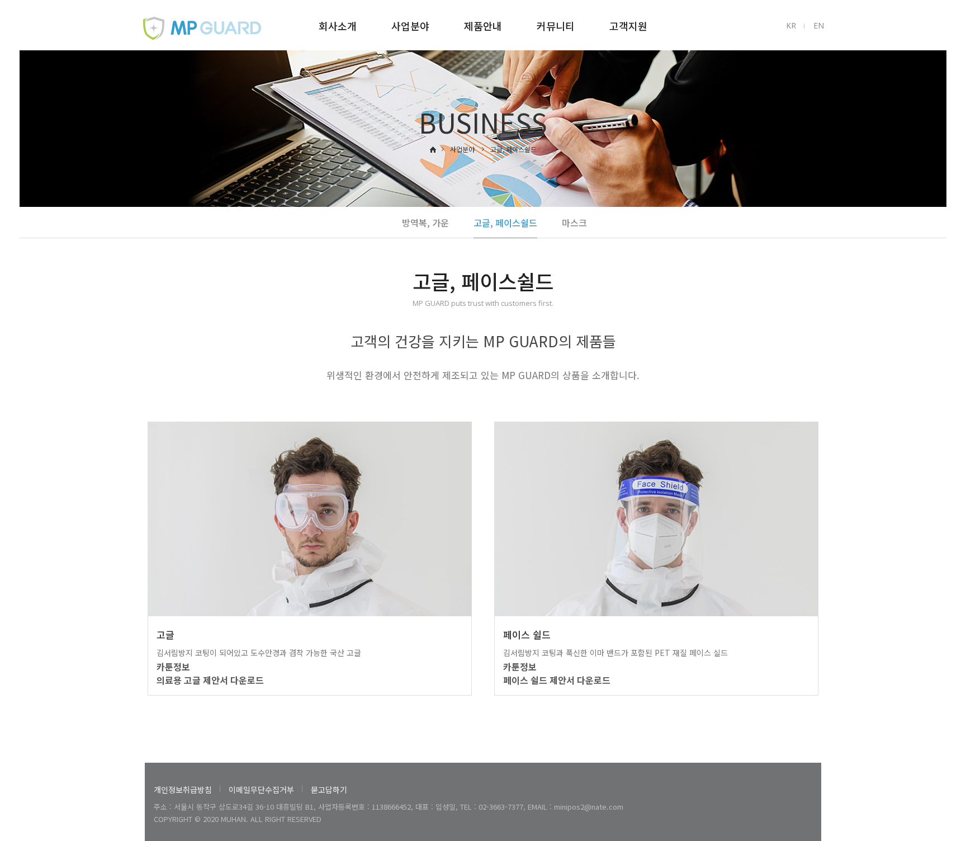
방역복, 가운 (425, 222)
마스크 (574, 222)
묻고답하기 (329, 789)
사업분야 (410, 25)
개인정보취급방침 (183, 789)
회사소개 (338, 25)
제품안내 (483, 25)
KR (791, 25)
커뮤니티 (556, 25)
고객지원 (628, 25)
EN (818, 25)
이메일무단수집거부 (261, 789)
